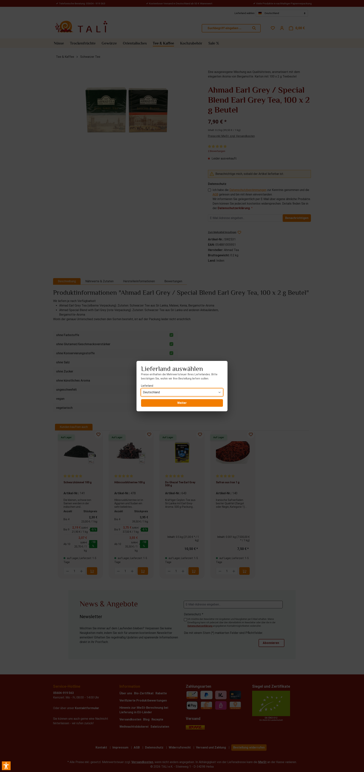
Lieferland (147, 385)
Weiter (182, 403)
